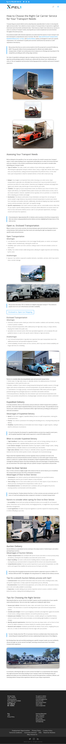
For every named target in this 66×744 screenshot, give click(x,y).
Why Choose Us (32, 734)
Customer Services (30, 732)
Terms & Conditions (15, 732)
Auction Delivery (31, 38)
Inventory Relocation (41, 713)
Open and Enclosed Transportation (48, 36)
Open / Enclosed (40, 715)
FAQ (40, 732)
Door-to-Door (20, 38)
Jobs (8, 715)
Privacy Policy (10, 716)
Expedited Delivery (11, 38)
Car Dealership (39, 721)
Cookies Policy (47, 730)
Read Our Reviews (49, 732)
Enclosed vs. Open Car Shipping (20, 312)
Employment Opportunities (21, 730)
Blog (8, 713)
